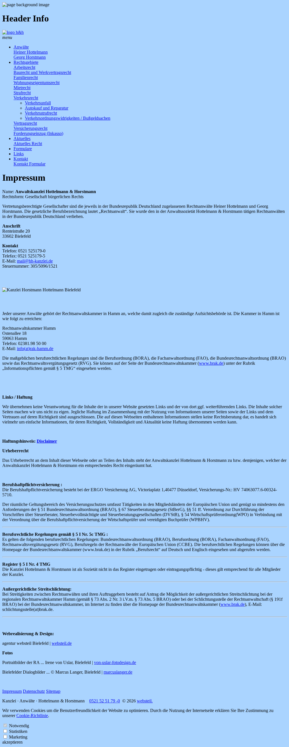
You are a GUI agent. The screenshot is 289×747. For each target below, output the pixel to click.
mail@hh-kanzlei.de (35, 261)
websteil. (145, 700)
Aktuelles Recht (28, 143)
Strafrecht (22, 92)
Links (19, 153)
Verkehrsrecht (26, 97)
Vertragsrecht (25, 123)
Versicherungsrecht (30, 128)
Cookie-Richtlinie (32, 715)
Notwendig (19, 725)
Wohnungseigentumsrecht (37, 82)
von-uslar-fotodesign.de (115, 662)
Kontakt (21, 158)
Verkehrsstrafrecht (41, 113)
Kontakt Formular (29, 163)
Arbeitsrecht (24, 67)
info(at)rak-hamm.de (35, 348)
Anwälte (21, 47)
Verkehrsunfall (38, 103)
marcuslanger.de (118, 672)
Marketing (18, 737)
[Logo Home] (13, 32)
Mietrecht (22, 87)
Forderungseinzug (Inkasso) (38, 133)
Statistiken (18, 731)
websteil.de (62, 643)
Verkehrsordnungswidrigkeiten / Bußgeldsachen (67, 118)
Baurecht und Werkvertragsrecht (42, 72)
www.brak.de (211, 363)
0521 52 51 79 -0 (104, 700)
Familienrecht (26, 77)
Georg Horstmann (30, 57)
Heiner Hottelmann (31, 52)
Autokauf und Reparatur (46, 108)
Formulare (23, 148)
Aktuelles (22, 138)
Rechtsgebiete (26, 62)
